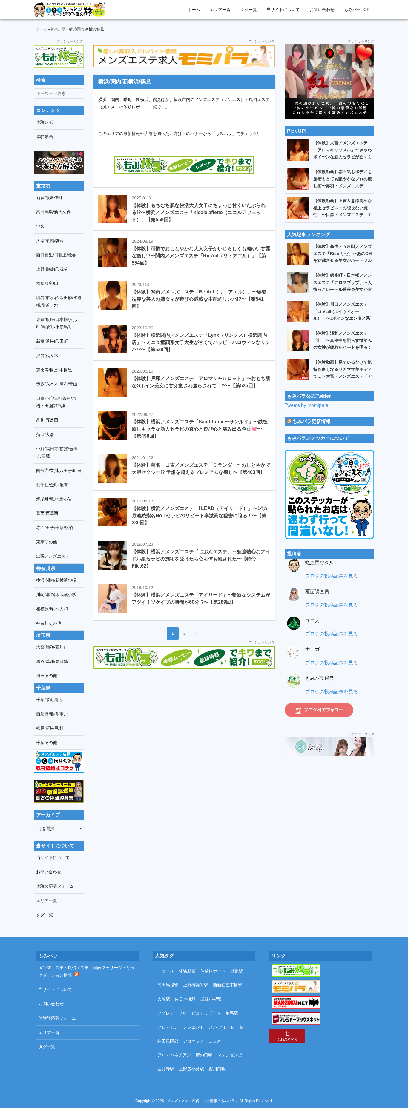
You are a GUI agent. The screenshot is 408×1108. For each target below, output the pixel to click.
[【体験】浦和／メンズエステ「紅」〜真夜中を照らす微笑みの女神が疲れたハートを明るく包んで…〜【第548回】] (298, 340)
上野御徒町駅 (195, 985)
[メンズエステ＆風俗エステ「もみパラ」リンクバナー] (59, 56)
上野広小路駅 (191, 1068)
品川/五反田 (47, 420)
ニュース (165, 971)
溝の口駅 (204, 1054)
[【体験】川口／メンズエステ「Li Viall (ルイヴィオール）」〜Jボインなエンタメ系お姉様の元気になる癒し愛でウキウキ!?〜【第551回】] (298, 311)
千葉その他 (46, 742)
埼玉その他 (46, 675)
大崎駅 (163, 999)
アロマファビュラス (202, 1041)
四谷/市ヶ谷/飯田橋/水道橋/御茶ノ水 (59, 301)
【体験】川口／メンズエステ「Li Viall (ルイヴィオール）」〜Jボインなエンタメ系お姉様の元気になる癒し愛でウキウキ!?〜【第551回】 (342, 318)
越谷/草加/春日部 (52, 661)
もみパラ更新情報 (311, 421)
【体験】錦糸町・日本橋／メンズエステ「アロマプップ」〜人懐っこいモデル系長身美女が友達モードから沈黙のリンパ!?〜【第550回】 (342, 289)
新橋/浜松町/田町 (52, 341)
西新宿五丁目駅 (227, 985)
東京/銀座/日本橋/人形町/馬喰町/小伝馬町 (56, 323)
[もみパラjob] (184, 56)
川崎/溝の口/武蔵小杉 (56, 594)
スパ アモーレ (222, 1027)
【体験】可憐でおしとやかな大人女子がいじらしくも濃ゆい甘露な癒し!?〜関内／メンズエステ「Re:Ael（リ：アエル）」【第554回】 (201, 255)
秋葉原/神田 (47, 283)
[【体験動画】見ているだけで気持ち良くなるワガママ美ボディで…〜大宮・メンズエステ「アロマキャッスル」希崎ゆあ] (298, 369)
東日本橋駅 (185, 999)
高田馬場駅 (167, 985)
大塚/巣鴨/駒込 (50, 240)
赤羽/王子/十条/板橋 (54, 527)
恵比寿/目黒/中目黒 (54, 370)
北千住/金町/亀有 (52, 484)
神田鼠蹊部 (167, 1041)
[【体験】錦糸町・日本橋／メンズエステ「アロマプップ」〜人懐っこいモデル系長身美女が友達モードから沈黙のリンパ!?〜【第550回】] (298, 282)
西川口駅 (217, 1068)
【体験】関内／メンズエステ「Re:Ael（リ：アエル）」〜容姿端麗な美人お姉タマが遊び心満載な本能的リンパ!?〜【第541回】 (199, 299)
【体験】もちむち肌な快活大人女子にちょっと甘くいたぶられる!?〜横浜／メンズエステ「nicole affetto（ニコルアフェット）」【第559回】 (199, 212)
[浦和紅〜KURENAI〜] (329, 48)
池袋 (40, 226)
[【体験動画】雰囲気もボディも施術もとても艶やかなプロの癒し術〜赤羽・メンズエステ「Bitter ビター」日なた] (298, 179)
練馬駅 (232, 1013)
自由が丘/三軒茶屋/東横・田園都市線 (56, 402)
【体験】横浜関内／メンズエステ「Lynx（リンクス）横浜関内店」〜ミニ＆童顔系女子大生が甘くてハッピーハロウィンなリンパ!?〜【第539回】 (201, 342)
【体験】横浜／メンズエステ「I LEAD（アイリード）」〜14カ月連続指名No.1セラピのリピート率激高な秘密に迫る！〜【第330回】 (200, 515)
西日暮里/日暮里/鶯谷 (56, 255)
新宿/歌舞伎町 (49, 197)
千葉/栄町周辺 (49, 699)
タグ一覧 (44, 914)
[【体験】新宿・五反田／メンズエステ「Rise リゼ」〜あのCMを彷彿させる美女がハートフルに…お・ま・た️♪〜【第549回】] (298, 254)
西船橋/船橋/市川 (52, 713)
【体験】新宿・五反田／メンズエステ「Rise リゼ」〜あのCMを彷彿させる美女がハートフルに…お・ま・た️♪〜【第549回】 (342, 260)
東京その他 (46, 542)
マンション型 (229, 1054)
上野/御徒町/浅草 (52, 269)
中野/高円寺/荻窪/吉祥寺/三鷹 (56, 452)
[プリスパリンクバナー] (329, 746)
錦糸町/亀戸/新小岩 (54, 499)
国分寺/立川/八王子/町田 (59, 470)
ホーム (41, 29)
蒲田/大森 (45, 434)
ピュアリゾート (206, 1013)
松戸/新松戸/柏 (50, 728)
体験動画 (44, 136)
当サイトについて (53, 857)
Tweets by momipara (307, 405)
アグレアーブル (172, 1013)
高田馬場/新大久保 (53, 212)
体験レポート (48, 122)
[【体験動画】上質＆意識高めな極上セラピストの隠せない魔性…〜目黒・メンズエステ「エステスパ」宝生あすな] (298, 208)
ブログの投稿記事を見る (331, 575)
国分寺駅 (165, 1068)
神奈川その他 (48, 623)
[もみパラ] (184, 657)
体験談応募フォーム (55, 886)
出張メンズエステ (53, 556)
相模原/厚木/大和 (52, 608)
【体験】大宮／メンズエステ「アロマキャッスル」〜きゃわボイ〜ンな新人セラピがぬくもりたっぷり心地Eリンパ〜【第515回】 (342, 156)
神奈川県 (58, 29)
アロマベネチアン (174, 1054)
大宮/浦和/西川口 (52, 647)
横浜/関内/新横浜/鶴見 (56, 580)
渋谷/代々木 (47, 355)
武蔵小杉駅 (210, 999)
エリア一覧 (46, 900)
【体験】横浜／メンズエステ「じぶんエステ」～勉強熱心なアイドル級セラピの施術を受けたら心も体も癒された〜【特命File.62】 (201, 558)
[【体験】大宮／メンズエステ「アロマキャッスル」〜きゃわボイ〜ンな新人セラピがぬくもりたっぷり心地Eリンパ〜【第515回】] (298, 150)
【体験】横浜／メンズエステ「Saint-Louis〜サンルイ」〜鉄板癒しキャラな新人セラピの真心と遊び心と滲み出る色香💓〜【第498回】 (200, 429)
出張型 (236, 971)
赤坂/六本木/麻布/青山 (56, 384)
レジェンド (193, 1027)
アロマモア (167, 1027)
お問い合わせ (48, 871)
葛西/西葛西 (47, 513)
